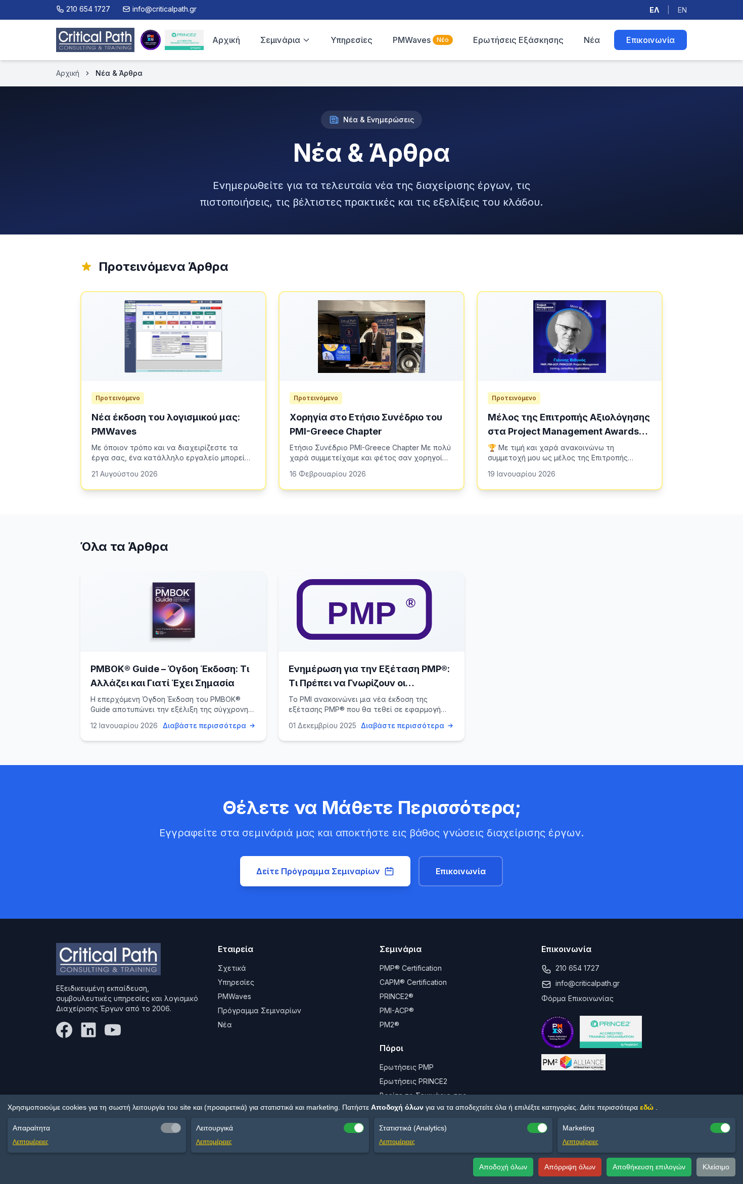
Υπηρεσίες (352, 40)
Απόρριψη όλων (569, 1167)
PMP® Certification (411, 968)
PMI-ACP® (397, 1010)
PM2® (389, 1024)
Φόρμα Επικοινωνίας (577, 998)
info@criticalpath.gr (587, 983)
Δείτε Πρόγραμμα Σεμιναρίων (318, 871)
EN (682, 10)
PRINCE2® (396, 996)
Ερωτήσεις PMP (407, 1067)
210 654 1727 (577, 968)
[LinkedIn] (88, 1030)
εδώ (648, 1107)
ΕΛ (654, 10)
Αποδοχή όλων (503, 1167)
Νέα (592, 40)
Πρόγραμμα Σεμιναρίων (259, 1010)
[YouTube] (113, 1030)
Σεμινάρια (280, 40)
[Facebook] (64, 1030)
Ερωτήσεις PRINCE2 (413, 1081)
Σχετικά (232, 968)
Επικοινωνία (650, 40)
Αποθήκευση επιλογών (649, 1167)
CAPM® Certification (413, 982)
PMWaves (421, 40)
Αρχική (226, 40)
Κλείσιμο (716, 1167)
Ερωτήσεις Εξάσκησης (518, 40)
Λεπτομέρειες (31, 1142)
